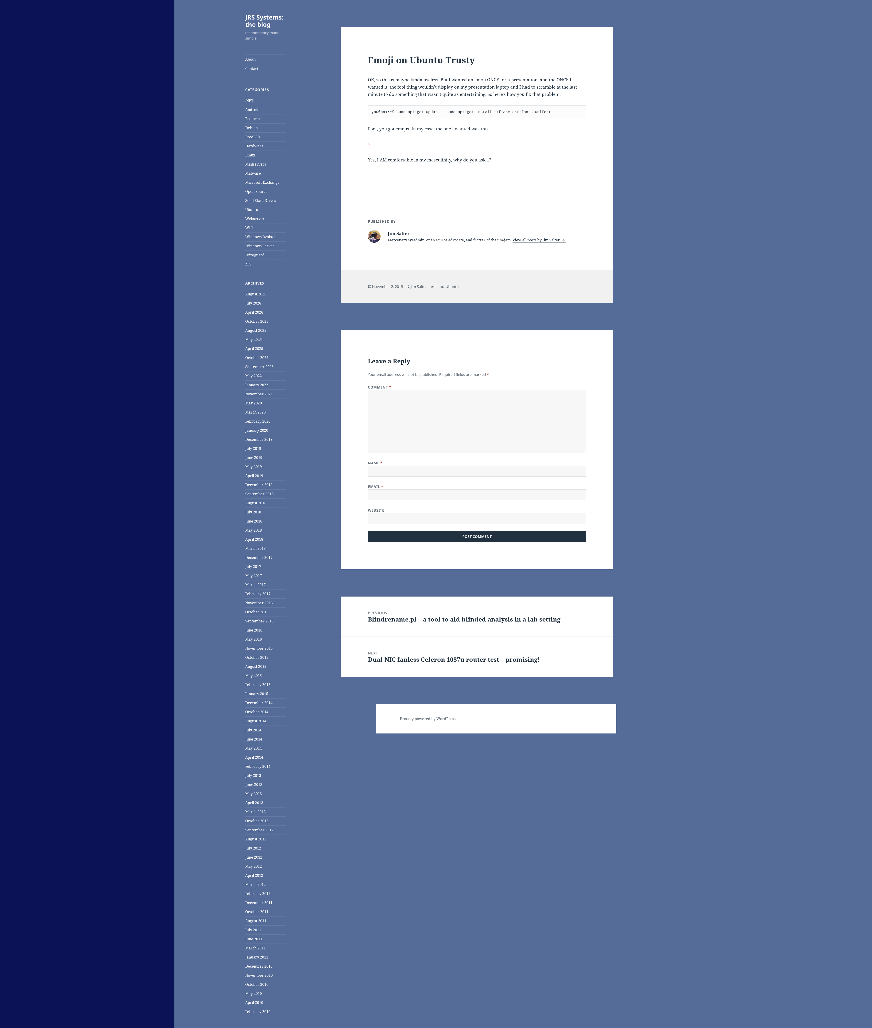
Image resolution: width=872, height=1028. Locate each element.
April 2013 (254, 802)
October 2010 (256, 984)
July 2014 (253, 730)
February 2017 (257, 593)
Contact (251, 68)
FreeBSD (252, 136)
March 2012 (255, 884)
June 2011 (253, 938)
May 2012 (253, 866)
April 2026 (254, 312)
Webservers (255, 218)
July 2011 (253, 929)
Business (252, 118)
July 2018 (253, 512)
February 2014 (257, 766)
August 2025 (255, 330)
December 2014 (258, 702)
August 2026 (255, 294)
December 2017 (258, 557)
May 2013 (253, 793)
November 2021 (259, 393)
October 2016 (256, 611)
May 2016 (253, 639)
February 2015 (257, 684)
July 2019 (253, 448)
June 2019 (253, 457)
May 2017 (253, 575)
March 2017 (255, 584)
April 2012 (254, 875)
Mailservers (255, 164)
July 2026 (253, 303)
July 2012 (253, 848)
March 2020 (255, 412)
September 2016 (259, 621)
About (250, 59)
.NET (249, 100)
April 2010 (254, 1002)
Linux (250, 155)
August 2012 (255, 839)
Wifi (249, 227)
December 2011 (258, 902)
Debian (251, 127)
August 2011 (255, 920)
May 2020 (253, 403)
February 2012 (257, 893)
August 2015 (255, 666)
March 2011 (255, 948)
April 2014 (254, 757)
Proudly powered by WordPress (428, 718)
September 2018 (259, 493)
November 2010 (259, 975)
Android (252, 109)
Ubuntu (251, 209)
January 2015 (256, 693)
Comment (379, 387)
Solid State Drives (260, 200)
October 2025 (256, 321)
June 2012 (253, 857)
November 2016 (259, 602)
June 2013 (253, 784)
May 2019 (253, 466)
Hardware (254, 146)
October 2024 (256, 357)
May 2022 (253, 375)
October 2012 (256, 820)
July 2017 (253, 566)
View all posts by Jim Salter (537, 240)
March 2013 (255, 811)
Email (375, 486)
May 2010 (253, 993)
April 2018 (254, 539)
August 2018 (255, 502)
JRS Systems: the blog (264, 21)
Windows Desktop (261, 236)
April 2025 (254, 348)
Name (375, 463)
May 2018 (253, 530)
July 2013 (253, 775)
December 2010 (258, 966)
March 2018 (255, 548)
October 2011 (256, 911)
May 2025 (253, 339)
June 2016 (253, 630)
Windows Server (259, 245)
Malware (253, 173)
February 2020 (257, 421)
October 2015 (256, 657)
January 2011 (256, 957)
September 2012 (259, 829)
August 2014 (255, 720)
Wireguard (255, 255)
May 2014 (253, 748)
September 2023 (259, 366)
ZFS (248, 264)
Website (376, 510)
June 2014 (253, 739)
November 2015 (259, 648)
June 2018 (253, 521)
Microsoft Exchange (262, 182)
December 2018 (258, 484)
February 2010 (257, 1011)
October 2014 (256, 711)
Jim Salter (419, 286)
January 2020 (256, 430)
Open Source (256, 191)
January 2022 (256, 384)
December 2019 (258, 439)
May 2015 (253, 675)
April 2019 (254, 475)
